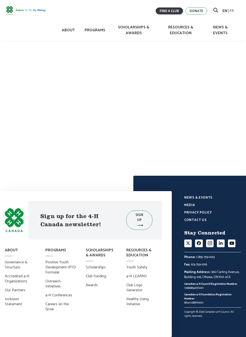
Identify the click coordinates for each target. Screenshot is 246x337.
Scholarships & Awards (133, 30)
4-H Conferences (58, 295)
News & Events (220, 30)
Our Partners (15, 290)
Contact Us (195, 220)
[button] (139, 220)
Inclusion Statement (13, 302)
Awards (92, 285)
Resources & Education (180, 30)
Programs (95, 30)
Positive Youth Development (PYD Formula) (60, 268)
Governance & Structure (16, 265)
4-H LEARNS (136, 276)
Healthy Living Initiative (137, 302)
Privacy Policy (198, 213)
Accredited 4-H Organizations (17, 279)
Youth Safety (136, 268)
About (68, 30)
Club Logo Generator (134, 288)
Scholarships (96, 268)
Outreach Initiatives (53, 284)
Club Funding (96, 276)
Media (189, 205)
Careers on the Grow (57, 307)
